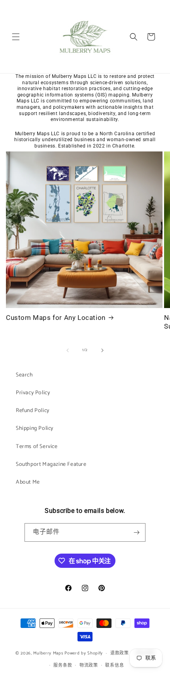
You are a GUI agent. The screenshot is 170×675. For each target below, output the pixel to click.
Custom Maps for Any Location (56, 317)
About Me (28, 482)
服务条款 (62, 665)
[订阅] (136, 532)
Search (24, 375)
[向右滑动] (102, 350)
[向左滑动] (67, 350)
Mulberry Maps (48, 653)
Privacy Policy (33, 392)
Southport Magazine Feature (51, 464)
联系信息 (114, 665)
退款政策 (119, 653)
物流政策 (88, 665)
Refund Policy (32, 410)
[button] (16, 36)
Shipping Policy (34, 428)
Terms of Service (37, 446)
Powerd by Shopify (83, 653)
